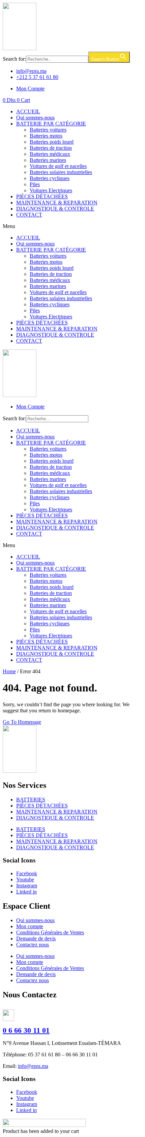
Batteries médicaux (50, 154)
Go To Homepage (22, 722)
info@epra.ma (33, 1066)
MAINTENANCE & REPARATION (56, 202)
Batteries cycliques (49, 178)
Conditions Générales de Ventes (50, 932)
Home (9, 671)
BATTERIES (30, 799)
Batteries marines (48, 160)
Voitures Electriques (51, 190)
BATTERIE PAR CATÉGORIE (51, 123)
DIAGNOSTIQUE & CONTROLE (55, 208)
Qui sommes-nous (35, 117)
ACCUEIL (28, 111)
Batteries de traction (51, 148)
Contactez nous (32, 944)
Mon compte (29, 926)
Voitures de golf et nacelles (58, 166)
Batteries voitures (48, 130)
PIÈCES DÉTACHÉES (42, 196)
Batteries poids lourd (52, 142)
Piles (35, 184)
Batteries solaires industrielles (61, 172)
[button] (72, 226)
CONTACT (29, 215)
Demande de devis (36, 938)
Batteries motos (46, 136)
